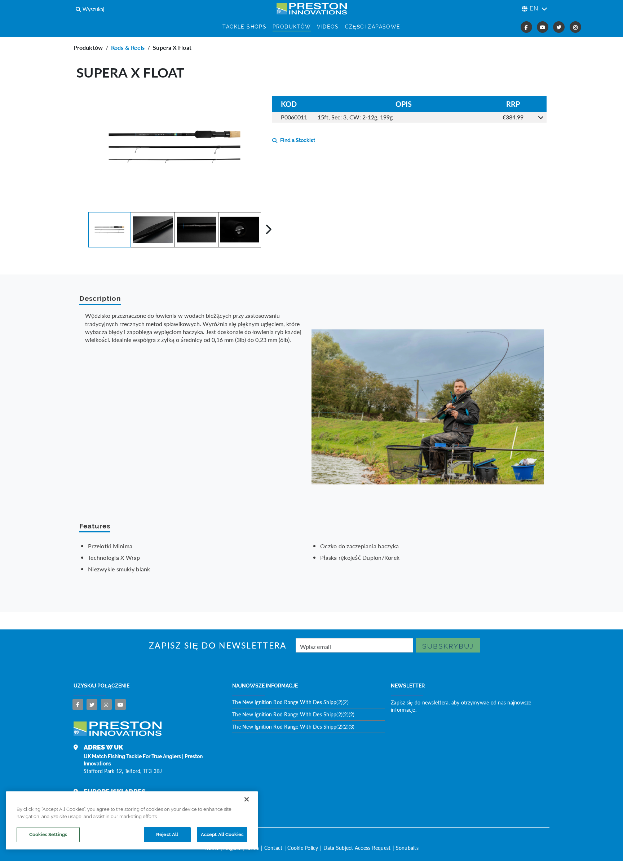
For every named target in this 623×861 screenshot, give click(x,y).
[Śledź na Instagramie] (106, 704)
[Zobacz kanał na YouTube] (120, 704)
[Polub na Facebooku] (77, 704)
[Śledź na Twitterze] (92, 704)
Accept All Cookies (222, 834)
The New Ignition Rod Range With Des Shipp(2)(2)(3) (293, 726)
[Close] (247, 799)
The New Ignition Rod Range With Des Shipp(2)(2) (290, 702)
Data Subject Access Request (357, 847)
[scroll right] (268, 229)
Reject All (167, 834)
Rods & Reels (128, 47)
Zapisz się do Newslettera (218, 645)
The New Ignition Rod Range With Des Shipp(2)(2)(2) (293, 714)
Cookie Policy (302, 847)
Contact (273, 847)
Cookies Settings (48, 834)
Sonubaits (407, 847)
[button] (109, 229)
